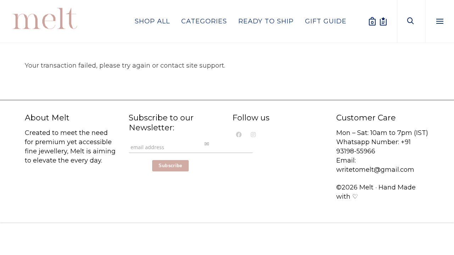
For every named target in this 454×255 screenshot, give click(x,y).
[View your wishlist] (383, 21)
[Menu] (439, 21)
